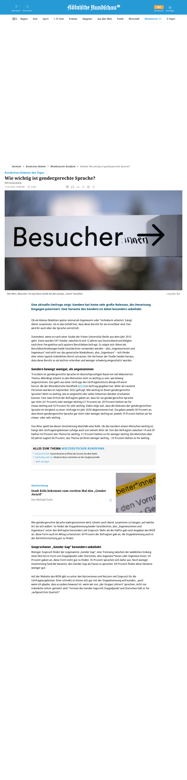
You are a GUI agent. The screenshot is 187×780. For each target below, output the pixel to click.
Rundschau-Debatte (36, 166)
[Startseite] (93, 7)
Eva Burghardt (15, 182)
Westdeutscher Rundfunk (63, 166)
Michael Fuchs (44, 499)
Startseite (16, 166)
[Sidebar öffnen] (15, 19)
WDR (82, 386)
